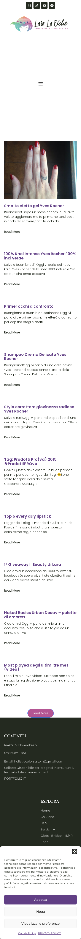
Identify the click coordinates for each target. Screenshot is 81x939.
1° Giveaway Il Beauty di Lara (32, 564)
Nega (40, 911)
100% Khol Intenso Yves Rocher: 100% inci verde (40, 256)
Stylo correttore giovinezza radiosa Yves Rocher (39, 409)
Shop (44, 842)
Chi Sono (47, 817)
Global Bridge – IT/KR (57, 836)
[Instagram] (29, 5)
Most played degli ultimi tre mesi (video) (37, 667)
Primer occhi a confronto (29, 306)
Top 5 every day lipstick (27, 516)
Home (45, 810)
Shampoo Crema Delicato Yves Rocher (35, 356)
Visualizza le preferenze (40, 923)
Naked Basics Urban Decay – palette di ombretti (40, 615)
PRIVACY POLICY (49, 933)
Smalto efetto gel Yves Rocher (34, 205)
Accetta (40, 900)
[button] (74, 851)
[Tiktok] (36, 5)
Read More (12, 231)
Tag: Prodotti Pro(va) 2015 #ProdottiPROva (30, 461)
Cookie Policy (27, 933)
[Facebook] (52, 5)
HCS (44, 823)
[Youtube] (44, 5)
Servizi (45, 829)
